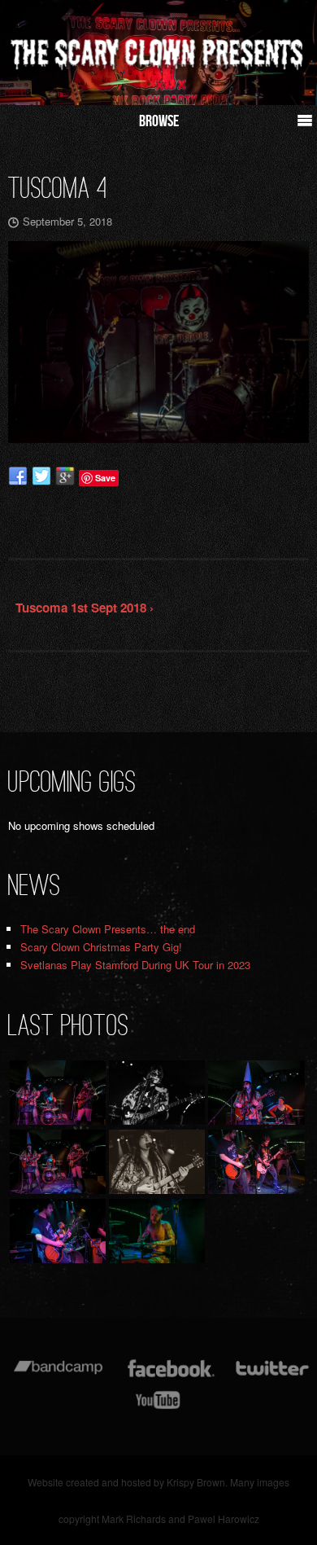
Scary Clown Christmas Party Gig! (101, 947)
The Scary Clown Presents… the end (107, 929)
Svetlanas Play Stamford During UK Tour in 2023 (135, 964)
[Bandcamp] (58, 1376)
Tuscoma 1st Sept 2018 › (84, 608)
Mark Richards (134, 1518)
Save (105, 478)
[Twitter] (271, 1376)
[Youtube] (158, 1407)
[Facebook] (171, 1376)
